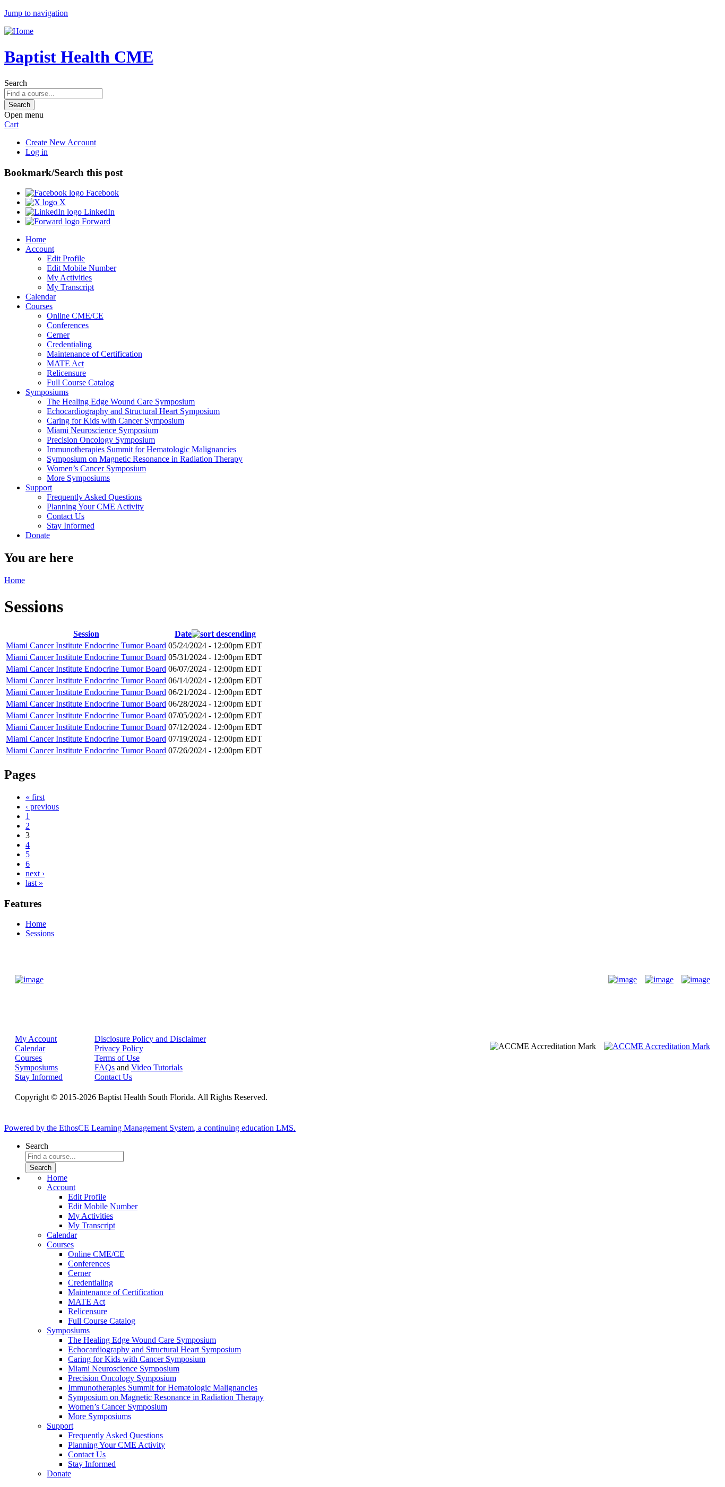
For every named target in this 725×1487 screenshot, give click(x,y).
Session (86, 633)
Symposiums (46, 392)
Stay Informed (70, 525)
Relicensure (66, 372)
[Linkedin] (695, 979)
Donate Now (329, 979)
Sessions (39, 933)
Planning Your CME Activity (95, 506)
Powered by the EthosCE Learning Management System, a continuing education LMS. (150, 1127)
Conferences (68, 325)
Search (15, 82)
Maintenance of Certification (94, 353)
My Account (36, 1038)
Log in (36, 151)
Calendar (40, 296)
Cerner (58, 334)
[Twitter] (659, 979)
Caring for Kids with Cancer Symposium (115, 420)
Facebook (101, 192)
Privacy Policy (118, 1048)
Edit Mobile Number (81, 267)
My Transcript (70, 287)
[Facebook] (622, 979)
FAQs (104, 1067)
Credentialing (69, 344)
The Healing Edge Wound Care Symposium (121, 401)
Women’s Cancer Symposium (96, 468)
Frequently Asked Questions (94, 496)
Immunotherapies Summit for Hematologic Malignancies (141, 449)
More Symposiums (78, 477)
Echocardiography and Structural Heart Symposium (133, 411)
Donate (37, 535)
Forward (95, 221)
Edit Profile (66, 258)
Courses (39, 306)
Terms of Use (117, 1057)
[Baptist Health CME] (29, 979)
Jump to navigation (36, 12)
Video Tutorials (157, 1067)
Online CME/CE (75, 315)
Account (39, 248)
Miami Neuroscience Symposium (102, 430)
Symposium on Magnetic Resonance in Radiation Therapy (145, 458)
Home (35, 239)
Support (38, 487)
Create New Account (60, 142)
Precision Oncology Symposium (101, 439)
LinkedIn (98, 211)
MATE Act (65, 363)
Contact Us (65, 516)
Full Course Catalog (80, 382)
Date (183, 633)
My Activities (69, 277)
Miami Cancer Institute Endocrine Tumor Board (86, 645)
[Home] (18, 31)
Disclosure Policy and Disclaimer (150, 1038)
